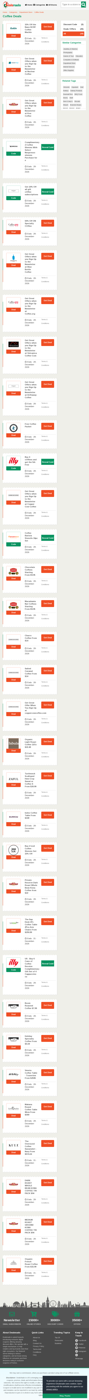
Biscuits (77, 101)
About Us (36, 1337)
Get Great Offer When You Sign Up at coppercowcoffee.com (35, 708)
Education (79, 56)
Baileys (65, 91)
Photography (67, 52)
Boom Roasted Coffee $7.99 (31, 1005)
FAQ (35, 1355)
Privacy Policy (38, 1346)
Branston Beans (75, 105)
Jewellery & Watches (70, 49)
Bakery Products (76, 91)
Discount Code (73, 24)
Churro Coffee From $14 (31, 638)
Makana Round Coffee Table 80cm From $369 (31, 1109)
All (73, 34)
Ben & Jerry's (68, 101)
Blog (35, 1340)
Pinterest (81, 1348)
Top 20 (57, 1337)
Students (58, 1343)
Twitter (81, 1344)
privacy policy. (52, 1389)
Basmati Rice (68, 94)
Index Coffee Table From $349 (31, 815)
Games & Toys (68, 56)
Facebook (82, 1340)
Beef (71, 98)
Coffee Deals (39, 12)
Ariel (81, 87)
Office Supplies (68, 70)
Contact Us (37, 1343)
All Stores (52, 5)
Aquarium (75, 87)
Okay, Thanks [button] (65, 1396)
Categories (40, 5)
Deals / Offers (73, 29)
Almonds (66, 87)
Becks (65, 98)
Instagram (82, 1351)
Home (29, 5)
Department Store (25, 12)
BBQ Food (78, 94)
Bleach (65, 105)
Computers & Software (71, 60)
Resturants (59, 1340)
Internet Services (69, 67)
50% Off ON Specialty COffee (30, 223)
